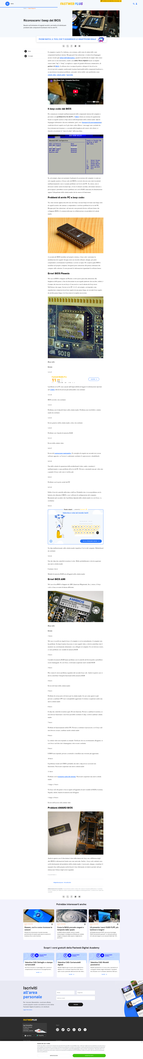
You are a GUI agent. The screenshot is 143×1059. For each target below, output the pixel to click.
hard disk (70, 75)
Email (79, 46)
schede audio (61, 75)
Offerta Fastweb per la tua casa (111, 1)
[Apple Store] (28, 1035)
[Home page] (71, 4)
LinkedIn (63, 46)
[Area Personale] (136, 3)
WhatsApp (75, 46)
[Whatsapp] (74, 1029)
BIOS (77, 117)
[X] (85, 1029)
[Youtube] (68, 1029)
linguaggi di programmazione (91, 122)
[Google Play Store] (40, 1035)
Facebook (71, 46)
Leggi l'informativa (27, 1009)
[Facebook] (79, 1029)
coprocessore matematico (63, 453)
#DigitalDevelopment (58, 882)
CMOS (52, 390)
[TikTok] (63, 1029)
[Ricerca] (134, 4)
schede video (52, 75)
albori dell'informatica (67, 58)
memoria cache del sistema (67, 776)
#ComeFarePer (67, 882)
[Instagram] (57, 1029)
